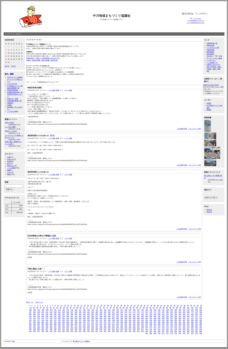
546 (117, 331)
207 (105, 314)
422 (126, 325)
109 (47, 310)
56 (37, 308)
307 (171, 318)
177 (155, 312)
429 (155, 325)
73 (94, 308)
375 (105, 323)
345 (155, 320)
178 (159, 312)
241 (72, 316)
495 (80, 329)
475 (171, 327)
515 (163, 329)
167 (113, 312)
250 (109, 316)
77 (107, 308)
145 (196, 310)
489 (55, 329)
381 (130, 323)
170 (126, 312)
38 (151, 305)
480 (192, 327)
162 (92, 312)
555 (155, 331)
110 (51, 310)
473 (163, 327)
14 (71, 305)
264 (167, 316)
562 (184, 331)
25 (108, 305)
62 (57, 308)
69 (80, 308)
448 (59, 327)
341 (138, 320)
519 (180, 329)
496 (84, 329)
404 (51, 325)
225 (180, 314)
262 (159, 316)
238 (59, 316)
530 (51, 331)
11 (61, 305)
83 (127, 308)
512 (151, 329)
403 (47, 325)
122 (101, 310)
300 (142, 318)
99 (180, 308)
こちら (198, 18)
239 (63, 316)
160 (84, 312)
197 (63, 314)
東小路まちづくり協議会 (81, 341)
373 (96, 323)
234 (42, 316)
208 (109, 314)
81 (120, 308)
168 (117, 312)
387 (155, 323)
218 (151, 314)
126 (117, 310)
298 (134, 318)
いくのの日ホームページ (195, 20)
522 (192, 329)
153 (55, 312)
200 (76, 314)
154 (59, 312)
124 (109, 310)
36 (144, 305)
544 (109, 331)
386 (151, 323)
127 (121, 310)
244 (84, 316)
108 (43, 310)
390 (167, 323)
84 (130, 308)
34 (138, 305)
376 (109, 323)
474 (167, 327)
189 (30, 314)
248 (101, 316)
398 (200, 323)
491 (63, 329)
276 (42, 318)
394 (184, 323)
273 (30, 318)
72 (90, 308)
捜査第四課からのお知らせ (38, 172)
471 (155, 327)
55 (34, 308)
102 (192, 308)
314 (200, 318)
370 (84, 323)
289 (96, 318)
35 (141, 305)
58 (44, 308)
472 (159, 327)
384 (142, 323)
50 (191, 305)
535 (72, 331)
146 (200, 310)
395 (188, 323)
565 (196, 331)
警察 (8, 174)
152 (51, 312)
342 (142, 320)
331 (96, 320)
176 (151, 312)
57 (40, 308)
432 (167, 325)
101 (188, 308)
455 (88, 327)
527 (38, 331)
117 (80, 310)
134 (151, 310)
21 (94, 305)
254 (126, 316)
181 (171, 312)
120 (92, 310)
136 (159, 310)
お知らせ (10, 159)
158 (76, 312)
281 (63, 318)
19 (88, 305)
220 (159, 314)
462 (117, 327)
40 (158, 305)
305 (163, 318)
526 (34, 331)
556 (159, 331)
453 (80, 327)
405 (55, 325)
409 (72, 325)
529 (47, 331)
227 (188, 314)
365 (63, 323)
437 (188, 325)
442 (34, 327)
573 (171, 333)
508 (134, 329)
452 (76, 327)
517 (171, 329)
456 (92, 327)
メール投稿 (11, 168)
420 (117, 325)
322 (59, 320)
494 (76, 329)
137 (163, 310)
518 (175, 329)
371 (88, 323)
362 (51, 323)
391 (171, 323)
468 (142, 327)
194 (51, 314)
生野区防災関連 (12, 90)
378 (117, 323)
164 (101, 312)
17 (81, 305)
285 (80, 318)
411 (80, 325)
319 (47, 320)
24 (104, 305)
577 (188, 333)
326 (76, 320)
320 (51, 320)
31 (128, 305)
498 (92, 329)
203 (88, 314)
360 (42, 323)
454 (84, 327)
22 (98, 305)
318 (42, 320)
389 (163, 323)
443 (38, 327)
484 (34, 329)
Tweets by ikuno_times (211, 85)
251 (113, 316)
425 (138, 325)
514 (159, 329)
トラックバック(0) (194, 129)
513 (155, 329)
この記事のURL (181, 129)
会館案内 (10, 103)
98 (177, 308)
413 (88, 325)
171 (130, 312)
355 (196, 320)
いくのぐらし (211, 60)
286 (84, 318)
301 (146, 318)
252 (117, 316)
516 (167, 329)
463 (121, 327)
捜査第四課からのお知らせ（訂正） (41, 135)
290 (101, 318)
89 (147, 308)
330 (92, 320)
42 (164, 305)
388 (159, 323)
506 (126, 329)
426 (142, 325)
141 (180, 310)
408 (67, 325)
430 (159, 325)
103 (196, 308)
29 (121, 305)
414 (92, 325)
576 (184, 333)
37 (148, 305)
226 (184, 314)
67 (74, 308)
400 (34, 325)
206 (101, 314)
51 (194, 305)
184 (184, 312)
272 (200, 316)
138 (167, 310)
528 (42, 331)
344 (151, 320)
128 (126, 310)
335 (113, 320)
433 (171, 325)
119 (88, 310)
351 (180, 320)
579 (196, 333)
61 (54, 308)
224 (175, 314)
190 (34, 314)
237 (55, 316)
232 (34, 316)
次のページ (39, 302)
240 (67, 316)
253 (121, 316)
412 (84, 325)
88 (144, 308)
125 (113, 310)
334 (109, 320)
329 (88, 320)
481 (196, 327)
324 (67, 320)
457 (96, 327)
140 (175, 310)
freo (13, 341)
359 (38, 323)
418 (109, 325)
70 (84, 308)
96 (170, 308)
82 (124, 308)
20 (91, 305)
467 (138, 327)
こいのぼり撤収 (10, 127)
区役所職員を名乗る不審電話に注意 (41, 236)
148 (34, 312)
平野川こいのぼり (11, 131)
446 (51, 327)
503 (113, 329)
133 (146, 310)
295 (121, 318)
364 (59, 323)
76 (104, 308)
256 (134, 316)
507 (130, 329)
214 (134, 314)
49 (188, 305)
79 (114, 308)
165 (105, 312)
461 (113, 327)
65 (67, 308)
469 (146, 327)
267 (180, 316)
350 (175, 320)
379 (121, 323)
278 (51, 318)
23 (101, 305)
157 (72, 312)
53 (201, 305)
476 (175, 327)
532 (59, 331)
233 (38, 316)
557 (163, 331)
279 (55, 318)
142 (184, 310)
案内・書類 (9, 74)
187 (196, 312)
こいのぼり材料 (12, 111)
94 (163, 308)
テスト (9, 172)
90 (150, 308)
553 (146, 331)
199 (72, 314)
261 (155, 316)
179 (163, 312)
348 (167, 320)
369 (80, 323)
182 (175, 312)
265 (171, 316)
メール (66, 90)
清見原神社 (210, 54)
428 (151, 325)
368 (76, 323)
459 (105, 327)
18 (85, 305)
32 (131, 305)
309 (180, 318)
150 (42, 312)
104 (200, 308)
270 (192, 316)
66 (70, 308)
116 (76, 310)
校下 (8, 164)
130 (134, 310)
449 (63, 327)
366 (67, 323)
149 (38, 312)
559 (171, 331)
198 (67, 314)
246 (92, 316)
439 (196, 325)
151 (47, 312)
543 (105, 331)
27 (114, 305)
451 (72, 327)
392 (175, 323)
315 (30, 320)
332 (101, 320)
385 (146, 323)
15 (75, 305)
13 (68, 305)
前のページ (30, 302)
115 (72, 310)
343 (146, 320)
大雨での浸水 (9, 123)
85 (134, 308)
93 (160, 308)
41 (161, 305)
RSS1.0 (209, 210)
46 (178, 305)
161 (88, 312)
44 (171, 305)
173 (138, 312)
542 (101, 331)
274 (34, 318)
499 (96, 329)
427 (146, 325)
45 (174, 305)
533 (63, 331)
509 (138, 329)
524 (200, 329)
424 (134, 325)
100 (184, 308)
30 (124, 305)
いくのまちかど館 (213, 47)
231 (30, 316)
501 (105, 329)
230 (200, 314)
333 (105, 320)
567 (146, 333)
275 (38, 318)
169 (121, 312)
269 (188, 316)
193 (47, 314)
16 (78, 305)
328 (84, 320)
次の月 (13, 66)
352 (184, 320)
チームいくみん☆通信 (214, 58)
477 (180, 327)
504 (117, 329)
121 (96, 310)
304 (159, 318)
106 (34, 310)
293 (113, 318)
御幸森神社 (210, 52)
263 (163, 316)
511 (146, 329)
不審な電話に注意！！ (36, 269)
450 (67, 327)
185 (188, 312)
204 (92, 314)
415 (96, 325)
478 (184, 327)
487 (47, 329)
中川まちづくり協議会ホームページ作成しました (15, 79)
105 (30, 310)
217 (146, 314)
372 (92, 323)
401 (38, 325)
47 (181, 305)
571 (163, 333)
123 (105, 310)
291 (105, 318)
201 (80, 314)
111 (55, 310)
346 (159, 320)
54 (30, 308)
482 (200, 327)
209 (113, 314)
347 (163, 320)
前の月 (7, 66)
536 (76, 331)
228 (192, 314)
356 (200, 320)
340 (134, 320)
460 (109, 327)
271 (196, 316)
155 (63, 312)
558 (167, 331)
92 (157, 308)
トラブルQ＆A (12, 84)
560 (175, 331)
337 (121, 320)
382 (134, 323)
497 (88, 329)
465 (130, 327)
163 (96, 312)
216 (142, 314)
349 (171, 320)
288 (92, 318)
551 (138, 331)
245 (88, 316)
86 (137, 308)
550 (134, 331)
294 (117, 318)
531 (55, 331)
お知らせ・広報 (12, 98)
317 (38, 320)
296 (126, 318)
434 (175, 325)
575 (180, 333)
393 (180, 323)
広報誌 (9, 105)
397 (196, 323)
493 (72, 329)
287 (88, 318)
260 (151, 316)
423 (130, 325)
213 (130, 314)
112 (59, 310)
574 (175, 333)
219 (155, 314)
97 (173, 308)
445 (47, 327)
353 (188, 320)
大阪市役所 (210, 50)
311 (188, 318)
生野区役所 (210, 45)
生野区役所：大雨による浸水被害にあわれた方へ (43, 58)
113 (63, 310)
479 (188, 327)
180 (167, 312)
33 (134, 305)
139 (171, 310)
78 (110, 308)
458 (101, 327)
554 (151, 331)
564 (192, 331)
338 (126, 320)
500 (101, 329)
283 (72, 318)
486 (42, 329)
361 (47, 323)
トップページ (9, 34)
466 (134, 327)
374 (101, 323)
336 (117, 320)
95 (167, 308)
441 (30, 327)
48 (184, 305)
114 (67, 310)
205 (96, 314)
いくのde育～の (212, 62)
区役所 (9, 161)
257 (138, 316)
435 (180, 325)
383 (138, 323)
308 (175, 318)
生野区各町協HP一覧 (14, 101)
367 (72, 323)
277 (47, 318)
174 (142, 312)
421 (121, 325)
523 (196, 329)
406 (59, 325)
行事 (8, 157)
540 (92, 331)
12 (65, 305)
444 (42, 327)
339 (130, 320)
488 (51, 329)
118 (84, 310)
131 (138, 310)
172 (134, 312)
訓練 (8, 170)
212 (126, 314)
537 (80, 331)
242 (76, 316)
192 (42, 314)
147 (30, 312)
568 (151, 333)
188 (200, 312)
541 (96, 331)
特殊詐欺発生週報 (34, 88)
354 (192, 320)
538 (84, 331)
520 (184, 329)
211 (121, 314)
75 (100, 308)
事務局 (209, 110)
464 (126, 327)
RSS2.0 (209, 212)
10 (58, 305)
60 (50, 308)
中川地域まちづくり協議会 (112, 15)
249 (105, 316)
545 (113, 331)
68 (77, 308)
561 (180, 331)
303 (155, 318)
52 (198, 305)
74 (97, 308)
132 (142, 310)
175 (146, 312)
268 (184, 316)
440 (200, 325)
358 (34, 323)
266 (175, 316)
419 (113, 325)
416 (101, 325)
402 (42, 325)
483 (30, 329)
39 (154, 305)
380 (126, 323)
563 (188, 331)
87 (140, 308)
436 (184, 325)
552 (142, 331)
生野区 (209, 103)
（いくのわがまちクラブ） (195, 23)
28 (118, 305)
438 (192, 325)
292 (109, 318)
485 (38, 329)
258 (142, 316)
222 (167, 314)
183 (180, 312)
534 (67, 331)
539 (88, 331)
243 (80, 316)
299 (138, 318)
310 (184, 318)
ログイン (19, 34)
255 (130, 316)
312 (192, 318)
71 (87, 308)
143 (188, 310)
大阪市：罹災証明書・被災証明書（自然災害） (42, 60)
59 (47, 308)
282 (67, 318)
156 (67, 312)
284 (76, 318)
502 (109, 329)
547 (121, 331)
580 (200, 333)
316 (34, 320)
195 (55, 314)
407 (63, 325)
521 (188, 329)
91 (153, 308)
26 (111, 305)
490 (59, 329)
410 (76, 325)
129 (130, 310)
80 (117, 308)
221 (163, 314)
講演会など (11, 166)
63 (60, 308)
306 (167, 318)
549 (130, 331)
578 (192, 333)
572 (167, 333)
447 (55, 327)
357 (30, 323)
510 (142, 329)
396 (192, 323)
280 (59, 318)
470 (151, 327)
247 (96, 316)
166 (109, 312)
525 (30, 331)
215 (138, 314)
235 (47, 316)
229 (196, 314)
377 (113, 323)
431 (163, 325)
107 (38, 310)
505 (121, 329)
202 (84, 314)
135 (155, 310)
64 (64, 308)
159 (80, 312)
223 (171, 314)
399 (30, 325)
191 (38, 314)
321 (55, 320)
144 (192, 310)
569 (155, 333)
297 (130, 318)
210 (117, 314)
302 (151, 318)
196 (59, 314)
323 (63, 320)
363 (55, 323)
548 (126, 331)
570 (159, 333)
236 (51, 316)
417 (105, 325)
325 (72, 320)
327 (80, 320)
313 (196, 318)
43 (168, 305)
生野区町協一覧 (212, 43)
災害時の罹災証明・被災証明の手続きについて (15, 94)
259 (146, 316)
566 (200, 331)
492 (67, 329)
